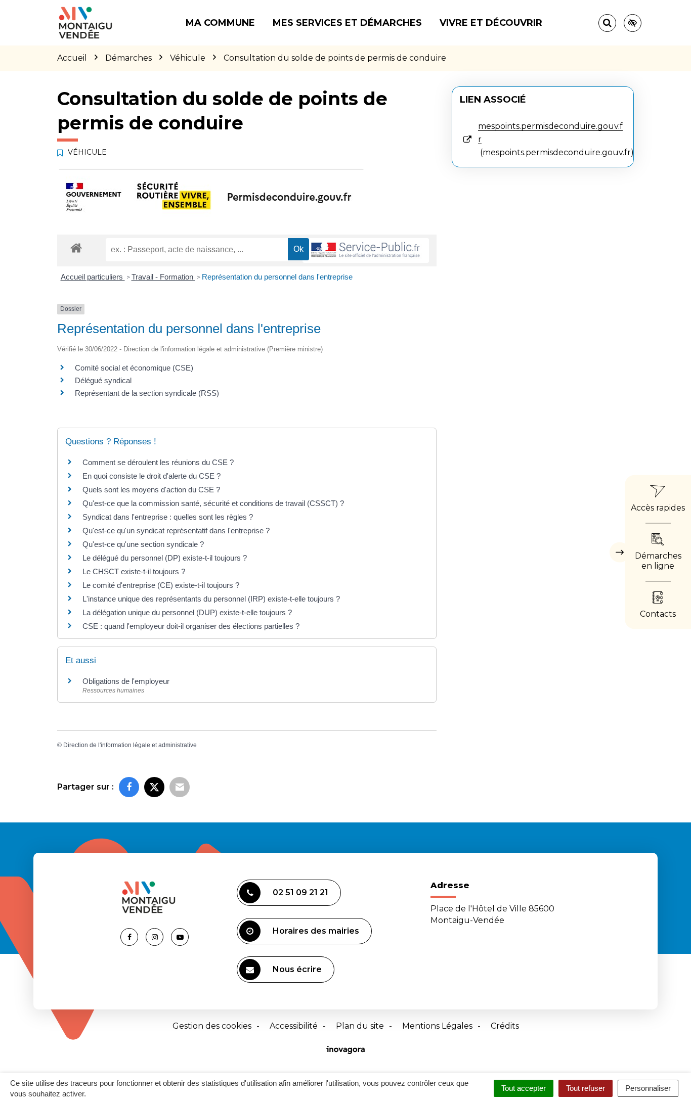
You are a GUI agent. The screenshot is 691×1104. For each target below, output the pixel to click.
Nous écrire (297, 969)
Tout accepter (523, 1088)
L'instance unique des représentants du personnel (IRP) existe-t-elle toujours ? (211, 598)
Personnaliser (648, 1088)
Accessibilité (294, 1026)
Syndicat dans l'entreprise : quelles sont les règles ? (167, 517)
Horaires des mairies (316, 931)
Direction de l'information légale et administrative (130, 745)
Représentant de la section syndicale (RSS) (147, 393)
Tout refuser (585, 1088)
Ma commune (220, 22)
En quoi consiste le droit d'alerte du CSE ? (151, 476)
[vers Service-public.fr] (366, 250)
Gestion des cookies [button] (211, 1026)
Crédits (505, 1026)
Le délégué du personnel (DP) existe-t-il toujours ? (164, 558)
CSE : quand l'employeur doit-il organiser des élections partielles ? (190, 626)
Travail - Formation (163, 276)
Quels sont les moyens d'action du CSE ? (151, 489)
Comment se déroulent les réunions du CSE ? (158, 462)
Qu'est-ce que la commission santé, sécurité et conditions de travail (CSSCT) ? (213, 503)
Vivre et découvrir (491, 22)
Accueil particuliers (93, 276)
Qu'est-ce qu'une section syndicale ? (143, 544)
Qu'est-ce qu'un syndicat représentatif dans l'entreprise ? (176, 530)
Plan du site (360, 1026)
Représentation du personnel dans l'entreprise (277, 276)
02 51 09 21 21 (300, 892)
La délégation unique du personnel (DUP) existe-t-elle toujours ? (187, 612)
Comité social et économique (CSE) (134, 367)
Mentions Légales (437, 1026)
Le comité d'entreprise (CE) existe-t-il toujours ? (160, 585)
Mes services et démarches (347, 22)
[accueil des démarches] (76, 247)
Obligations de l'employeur (125, 681)
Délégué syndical (103, 380)
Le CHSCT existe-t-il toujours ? (133, 571)
